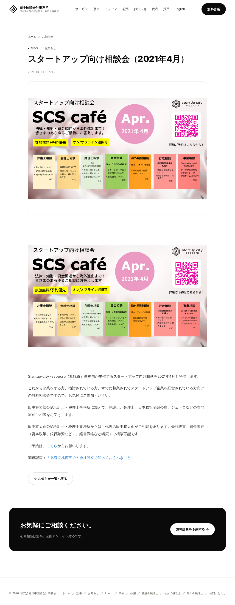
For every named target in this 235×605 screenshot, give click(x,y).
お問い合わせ (217, 593)
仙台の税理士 (172, 593)
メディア (111, 9)
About (109, 593)
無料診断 (213, 9)
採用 (166, 9)
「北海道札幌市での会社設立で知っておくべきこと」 (90, 458)
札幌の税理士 (150, 593)
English (180, 9)
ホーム (32, 36)
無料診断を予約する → (192, 529)
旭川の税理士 (195, 593)
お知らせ (140, 9)
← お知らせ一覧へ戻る (50, 478)
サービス (81, 9)
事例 (96, 9)
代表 (155, 9)
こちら (51, 446)
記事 (126, 9)
